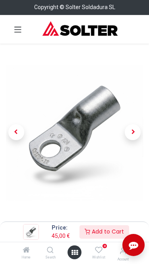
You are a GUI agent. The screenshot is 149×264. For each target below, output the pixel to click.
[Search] (50, 250)
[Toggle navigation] (17, 29)
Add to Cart (107, 232)
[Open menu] (75, 252)
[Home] (26, 250)
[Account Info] (123, 250)
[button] (16, 132)
